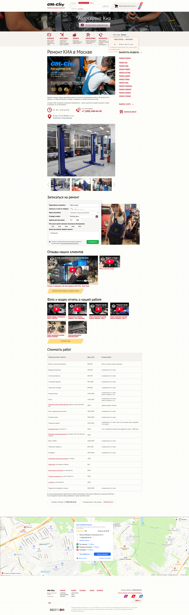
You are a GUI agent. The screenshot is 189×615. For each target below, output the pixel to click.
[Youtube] (141, 3)
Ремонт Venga (124, 79)
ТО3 (66, 226)
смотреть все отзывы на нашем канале (65, 291)
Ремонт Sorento (125, 89)
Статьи (72, 594)
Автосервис (62, 596)
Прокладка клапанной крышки (58, 458)
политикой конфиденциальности (69, 243)
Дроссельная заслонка (55, 470)
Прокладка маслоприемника (57, 434)
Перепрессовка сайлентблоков (58, 404)
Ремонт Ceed (123, 66)
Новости (73, 596)
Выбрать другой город (126, 44)
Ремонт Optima (124, 72)
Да (115, 44)
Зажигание (51, 464)
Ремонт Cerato (124, 69)
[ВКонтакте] (140, 6)
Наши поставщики (64, 594)
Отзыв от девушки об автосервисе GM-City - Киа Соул (68, 286)
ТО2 (59, 226)
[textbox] (87, 6)
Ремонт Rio (123, 62)
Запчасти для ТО (130, 112)
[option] (81, 150)
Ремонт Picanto (125, 58)
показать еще (65, 341)
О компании (63, 592)
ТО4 (72, 226)
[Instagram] (139, 8)
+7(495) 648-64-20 (137, 590)
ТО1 (52, 226)
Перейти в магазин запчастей (56, 7)
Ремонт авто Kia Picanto (106, 269)
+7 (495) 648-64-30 (92, 111)
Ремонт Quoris (124, 76)
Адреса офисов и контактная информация (130, 593)
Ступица (51, 482)
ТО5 (79, 226)
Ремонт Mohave (125, 93)
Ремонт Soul (124, 83)
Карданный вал (53, 429)
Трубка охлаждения (54, 476)
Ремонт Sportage (125, 86)
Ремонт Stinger (125, 96)
